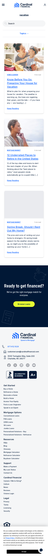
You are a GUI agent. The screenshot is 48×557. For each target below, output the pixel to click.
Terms (6, 505)
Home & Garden (12, 75)
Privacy (6, 502)
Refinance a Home (11, 392)
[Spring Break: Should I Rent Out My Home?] (24, 204)
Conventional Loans (11, 416)
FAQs (5, 443)
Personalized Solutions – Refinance (17, 435)
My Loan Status (10, 470)
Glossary (7, 449)
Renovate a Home (10, 395)
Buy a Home (8, 389)
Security (7, 511)
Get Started (9, 385)
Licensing (7, 508)
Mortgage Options (13, 412)
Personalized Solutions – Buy (15, 431)
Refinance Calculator (12, 455)
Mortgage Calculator (12, 452)
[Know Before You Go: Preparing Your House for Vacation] (24, 57)
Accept (24, 552)
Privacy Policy (10, 538)
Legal (6, 498)
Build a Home (9, 398)
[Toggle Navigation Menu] (3, 5)
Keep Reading (13, 108)
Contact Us (8, 473)
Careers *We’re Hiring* (13, 481)
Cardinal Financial (12, 477)
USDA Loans (8, 422)
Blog (5, 446)
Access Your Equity (11, 401)
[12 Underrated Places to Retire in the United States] (24, 132)
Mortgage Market (14, 150)
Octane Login (9, 493)
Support (7, 463)
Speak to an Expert (11, 408)
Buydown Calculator (11, 458)
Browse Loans (24, 304)
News (6, 487)
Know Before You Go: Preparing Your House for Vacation (22, 83)
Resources (9, 439)
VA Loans (7, 425)
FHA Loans (8, 419)
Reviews (7, 490)
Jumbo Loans (9, 428)
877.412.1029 (13, 346)
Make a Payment (10, 466)
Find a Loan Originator (12, 405)
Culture (6, 484)
